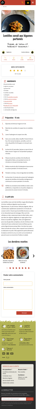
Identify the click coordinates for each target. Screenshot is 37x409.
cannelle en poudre (13, 97)
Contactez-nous (7, 376)
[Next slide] (33, 256)
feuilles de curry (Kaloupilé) (11, 105)
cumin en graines (12, 99)
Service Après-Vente (8, 381)
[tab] (7, 268)
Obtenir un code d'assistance (22, 378)
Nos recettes (21, 372)
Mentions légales (7, 378)
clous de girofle (8, 101)
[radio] (10, 70)
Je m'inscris (30, 399)
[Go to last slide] (2, 256)
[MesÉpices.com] (2, 2)
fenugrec (10, 103)
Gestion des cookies (8, 383)
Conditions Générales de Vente (10, 373)
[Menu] (33, 2)
